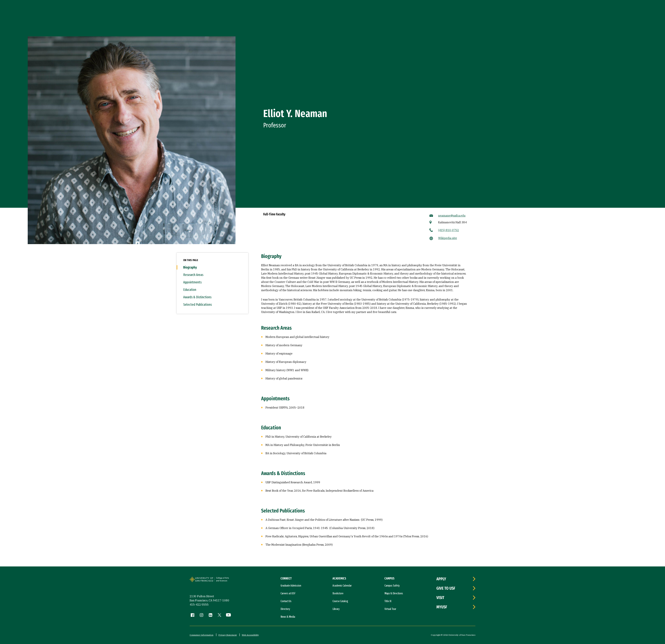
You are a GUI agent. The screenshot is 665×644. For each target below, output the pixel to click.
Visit (440, 598)
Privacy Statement (227, 635)
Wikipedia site (447, 238)
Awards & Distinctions (197, 297)
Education (189, 290)
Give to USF (445, 588)
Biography (190, 267)
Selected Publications (197, 304)
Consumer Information (201, 635)
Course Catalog (340, 601)
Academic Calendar (342, 585)
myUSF (441, 607)
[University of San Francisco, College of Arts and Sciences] (227, 581)
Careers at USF (288, 593)
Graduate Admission (291, 585)
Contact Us (286, 601)
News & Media (288, 616)
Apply (441, 579)
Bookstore (337, 593)
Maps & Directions (393, 593)
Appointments (192, 282)
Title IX (387, 601)
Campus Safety (392, 585)
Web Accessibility (250, 635)
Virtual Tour (390, 609)
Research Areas (193, 275)
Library (336, 609)
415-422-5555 (199, 604)
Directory (285, 609)
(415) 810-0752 (448, 230)
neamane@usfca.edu (452, 215)
